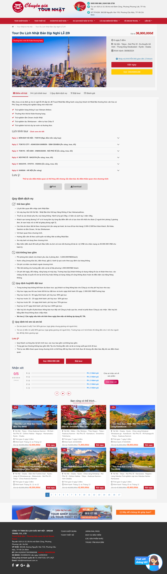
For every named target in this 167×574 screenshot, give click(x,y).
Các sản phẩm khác (94, 539)
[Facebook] (57, 393)
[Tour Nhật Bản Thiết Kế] (62, 512)
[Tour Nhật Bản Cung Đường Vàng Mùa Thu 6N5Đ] (83, 460)
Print (54, 187)
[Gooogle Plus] (63, 393)
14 (104, 495)
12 (94, 495)
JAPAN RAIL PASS (92, 531)
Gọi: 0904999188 (131, 72)
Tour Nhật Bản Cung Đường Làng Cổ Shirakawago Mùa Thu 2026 (31, 467)
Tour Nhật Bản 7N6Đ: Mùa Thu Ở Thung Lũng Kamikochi (130, 425)
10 (84, 495)
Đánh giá (91, 93)
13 (99, 495)
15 (109, 495)
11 (89, 495)
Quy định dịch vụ (59, 93)
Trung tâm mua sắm (94, 542)
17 (119, 495)
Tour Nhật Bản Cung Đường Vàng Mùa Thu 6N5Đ (83, 467)
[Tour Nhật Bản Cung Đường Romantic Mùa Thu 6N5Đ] (132, 460)
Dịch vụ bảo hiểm (93, 535)
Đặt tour (77, 93)
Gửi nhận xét (111, 382)
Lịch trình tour (40, 93)
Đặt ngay (132, 64)
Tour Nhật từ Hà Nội (24, 27)
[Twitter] (69, 393)
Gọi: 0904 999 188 (51, 361)
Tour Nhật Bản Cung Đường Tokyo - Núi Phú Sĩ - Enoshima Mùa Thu (81, 425)
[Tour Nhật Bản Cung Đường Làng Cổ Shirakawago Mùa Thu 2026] (34, 460)
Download (76, 187)
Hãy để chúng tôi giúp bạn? (136, 512)
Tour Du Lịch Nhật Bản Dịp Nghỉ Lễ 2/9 (50, 27)
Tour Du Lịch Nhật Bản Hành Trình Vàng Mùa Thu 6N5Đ (32, 425)
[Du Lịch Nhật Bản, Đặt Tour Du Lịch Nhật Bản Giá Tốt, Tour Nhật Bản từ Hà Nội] (39, 7)
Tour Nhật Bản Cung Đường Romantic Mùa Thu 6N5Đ (131, 467)
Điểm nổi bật (21, 93)
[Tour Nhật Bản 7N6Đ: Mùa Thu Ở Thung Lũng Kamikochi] (132, 417)
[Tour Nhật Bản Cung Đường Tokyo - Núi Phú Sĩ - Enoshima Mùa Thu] (83, 417)
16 (114, 495)
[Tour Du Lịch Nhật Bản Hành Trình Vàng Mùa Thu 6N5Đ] (34, 417)
